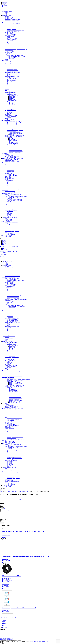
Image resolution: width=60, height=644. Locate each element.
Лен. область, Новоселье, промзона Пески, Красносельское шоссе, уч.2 (14, 632)
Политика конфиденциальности (6, 638)
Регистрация (4, 249)
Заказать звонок (3, 254)
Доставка (4, 3)
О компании (4, 2)
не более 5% (9, 513)
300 (3, 506)
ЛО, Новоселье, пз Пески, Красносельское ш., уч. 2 (10, 246)
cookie (32, 641)
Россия (11, 511)
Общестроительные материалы (14, 491)
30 (4, 508)
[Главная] (8, 251)
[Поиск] (1, 490)
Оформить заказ (10, 640)
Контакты (4, 6)
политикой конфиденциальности (41, 641)
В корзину (2, 522)
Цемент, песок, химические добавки (15, 510)
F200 (14, 516)
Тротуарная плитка (25, 491)
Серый (3, 509)
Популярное (4, 5)
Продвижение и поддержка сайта (6, 639)
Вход (3, 248)
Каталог (5, 491)
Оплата (3, 622)
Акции (3, 4)
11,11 (9, 512)
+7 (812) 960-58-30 (3, 252)
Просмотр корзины (3, 640)
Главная (1, 491)
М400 (3, 514)
